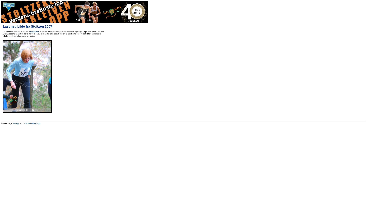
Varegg (16, 123)
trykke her (34, 32)
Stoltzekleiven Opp (33, 123)
